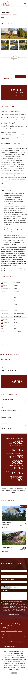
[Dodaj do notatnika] (11, 23)
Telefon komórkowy (7, 579)
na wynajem (10, 646)
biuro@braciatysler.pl (11, 265)
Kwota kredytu (6, 359)
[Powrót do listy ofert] (2, 23)
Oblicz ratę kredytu (19, 95)
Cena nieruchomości (7, 399)
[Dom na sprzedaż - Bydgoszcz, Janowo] (14, 517)
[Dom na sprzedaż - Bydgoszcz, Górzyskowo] (14, 542)
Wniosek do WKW (6, 417)
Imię (2, 568)
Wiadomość (4, 590)
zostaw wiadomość (20, 76)
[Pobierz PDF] (8, 23)
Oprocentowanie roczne (8, 370)
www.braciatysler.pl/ (20, 269)
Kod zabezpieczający (7, 585)
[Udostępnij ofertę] (14, 23)
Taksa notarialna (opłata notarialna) (12, 405)
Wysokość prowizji (7, 428)
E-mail (3, 574)
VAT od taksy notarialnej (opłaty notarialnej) (11, 411)
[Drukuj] (5, 23)
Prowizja (4, 423)
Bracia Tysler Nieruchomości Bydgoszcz (11, 631)
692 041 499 (8, 78)
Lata (2, 365)
